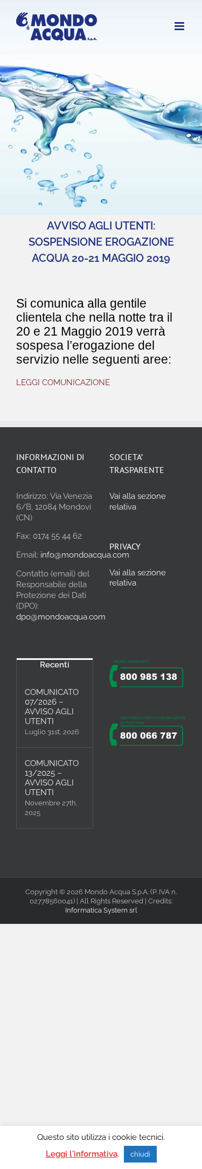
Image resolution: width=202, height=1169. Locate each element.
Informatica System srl (101, 910)
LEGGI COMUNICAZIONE (63, 382)
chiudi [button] (140, 1154)
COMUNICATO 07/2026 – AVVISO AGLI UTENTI (52, 706)
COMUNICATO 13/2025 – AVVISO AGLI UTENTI (52, 778)
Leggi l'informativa (81, 1154)
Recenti (54, 665)
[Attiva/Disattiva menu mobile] (180, 26)
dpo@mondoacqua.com (61, 617)
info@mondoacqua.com (84, 555)
